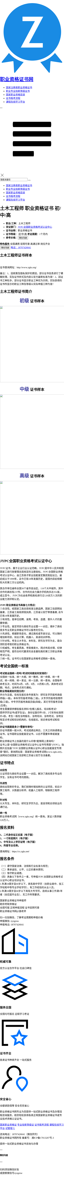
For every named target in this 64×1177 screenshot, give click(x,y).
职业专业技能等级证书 (18, 91)
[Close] (1, 1161)
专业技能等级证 (25, 1124)
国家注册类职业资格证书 (19, 87)
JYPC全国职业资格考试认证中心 (35, 227)
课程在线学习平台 (15, 102)
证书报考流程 (13, 98)
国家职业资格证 (8, 1124)
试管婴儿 (10, 1128)
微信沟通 (23, 238)
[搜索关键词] (29, 180)
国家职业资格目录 (15, 94)
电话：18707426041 (21, 247)
